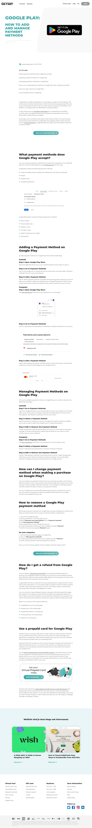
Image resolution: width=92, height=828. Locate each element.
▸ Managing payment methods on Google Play (33, 81)
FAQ (68, 795)
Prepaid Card (9, 800)
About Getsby (71, 786)
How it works (9, 795)
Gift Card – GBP (51, 789)
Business (29, 4)
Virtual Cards (67, 3)
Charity (28, 795)
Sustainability (30, 797)
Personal (22, 4)
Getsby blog (71, 797)
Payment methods (11, 792)
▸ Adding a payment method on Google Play (33, 77)
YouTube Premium (30, 122)
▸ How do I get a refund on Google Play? (31, 89)
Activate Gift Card (31, 786)
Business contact (52, 797)
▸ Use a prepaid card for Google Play (30, 92)
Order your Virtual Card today (45, 133)
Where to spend (31, 792)
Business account (52, 795)
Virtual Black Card (10, 789)
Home (7, 40)
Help (74, 3)
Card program (51, 792)
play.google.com (27, 442)
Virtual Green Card (11, 786)
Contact (69, 789)
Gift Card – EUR (51, 786)
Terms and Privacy (73, 792)
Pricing (7, 797)
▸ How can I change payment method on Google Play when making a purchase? (44, 85)
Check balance (30, 789)
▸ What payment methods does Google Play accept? (35, 74)
